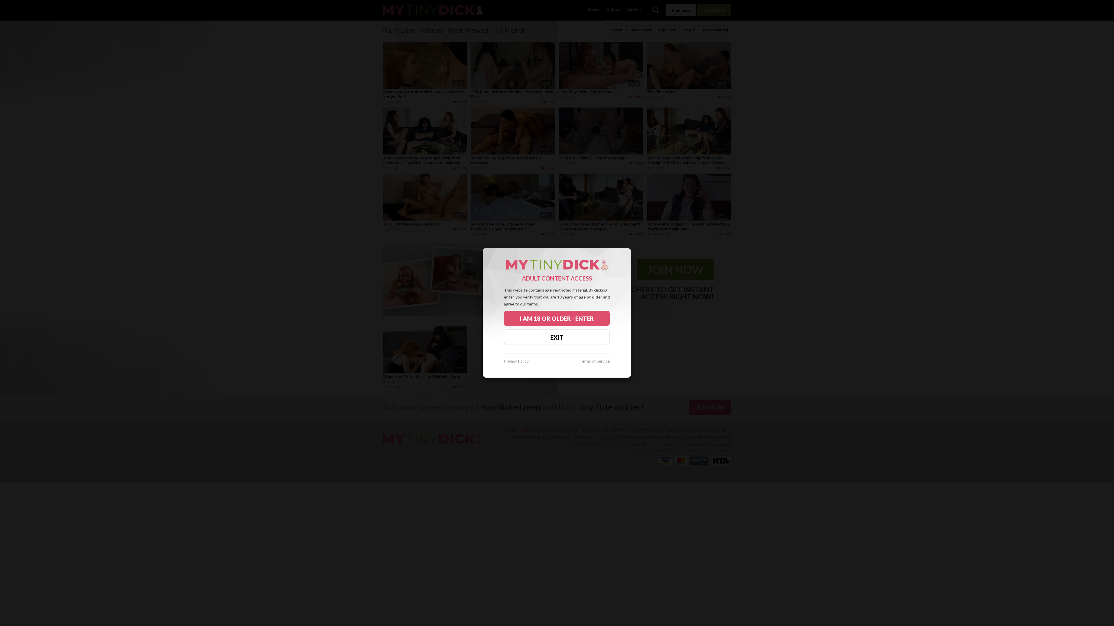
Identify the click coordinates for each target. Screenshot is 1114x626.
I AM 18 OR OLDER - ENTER (557, 318)
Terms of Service (594, 361)
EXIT (556, 337)
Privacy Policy (516, 361)
